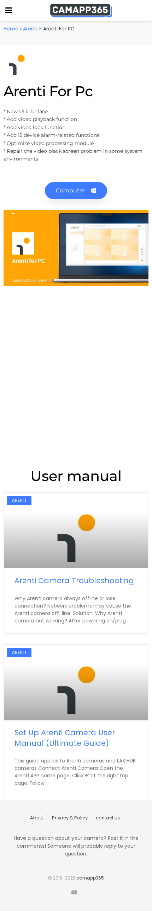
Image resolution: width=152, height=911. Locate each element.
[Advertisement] (76, 369)
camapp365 (90, 878)
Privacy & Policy (70, 817)
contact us (108, 817)
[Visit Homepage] (81, 11)
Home (11, 28)
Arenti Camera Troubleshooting (74, 580)
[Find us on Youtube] (74, 893)
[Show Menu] (8, 10)
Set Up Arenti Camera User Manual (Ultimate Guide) (64, 737)
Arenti (30, 28)
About (37, 817)
